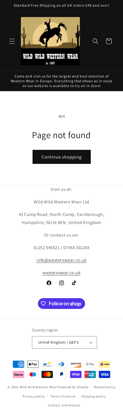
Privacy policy (34, 396)
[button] (12, 41)
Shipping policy (93, 396)
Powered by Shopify (73, 387)
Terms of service (63, 396)
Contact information (64, 405)
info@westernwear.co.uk (61, 260)
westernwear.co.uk (61, 272)
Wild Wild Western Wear (38, 387)
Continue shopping (61, 157)
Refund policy (104, 387)
